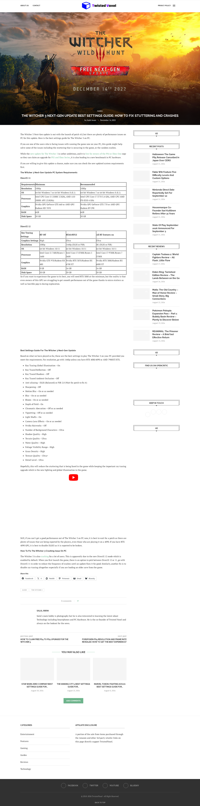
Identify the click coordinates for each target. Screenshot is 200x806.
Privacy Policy (164, 6)
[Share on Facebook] (81, 601)
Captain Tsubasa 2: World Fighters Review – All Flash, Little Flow (165, 257)
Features (24, 741)
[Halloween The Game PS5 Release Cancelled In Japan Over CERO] (141, 158)
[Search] (178, 5)
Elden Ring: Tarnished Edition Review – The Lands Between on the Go (166, 275)
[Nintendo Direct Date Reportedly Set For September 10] (141, 193)
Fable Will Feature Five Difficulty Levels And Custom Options (164, 175)
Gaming (24, 748)
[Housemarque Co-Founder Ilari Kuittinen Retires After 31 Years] (141, 211)
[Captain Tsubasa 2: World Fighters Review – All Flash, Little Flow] (141, 258)
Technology (25, 769)
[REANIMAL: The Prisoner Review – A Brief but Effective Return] (141, 335)
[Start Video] (73, 504)
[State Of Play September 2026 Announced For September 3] (141, 229)
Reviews (24, 762)
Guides (23, 755)
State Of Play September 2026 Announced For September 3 (165, 228)
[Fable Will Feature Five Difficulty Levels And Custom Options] (141, 176)
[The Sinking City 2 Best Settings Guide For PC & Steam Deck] (73, 669)
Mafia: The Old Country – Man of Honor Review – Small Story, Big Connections (165, 294)
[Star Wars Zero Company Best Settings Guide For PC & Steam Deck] (37, 669)
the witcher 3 (36, 590)
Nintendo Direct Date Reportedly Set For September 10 (163, 192)
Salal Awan (91, 120)
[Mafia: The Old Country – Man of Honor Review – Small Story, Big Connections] (141, 293)
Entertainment (27, 734)
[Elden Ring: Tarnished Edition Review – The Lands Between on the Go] (141, 276)
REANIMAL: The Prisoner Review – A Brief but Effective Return (165, 334)
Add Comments (73, 701)
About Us (24, 6)
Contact (36, 6)
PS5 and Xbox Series (60, 157)
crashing (45, 556)
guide (24, 590)
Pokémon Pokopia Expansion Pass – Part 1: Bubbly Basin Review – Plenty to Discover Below (165, 315)
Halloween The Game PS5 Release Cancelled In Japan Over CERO (165, 157)
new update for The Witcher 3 (44, 153)
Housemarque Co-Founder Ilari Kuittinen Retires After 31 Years (164, 210)
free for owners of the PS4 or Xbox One (103, 153)
